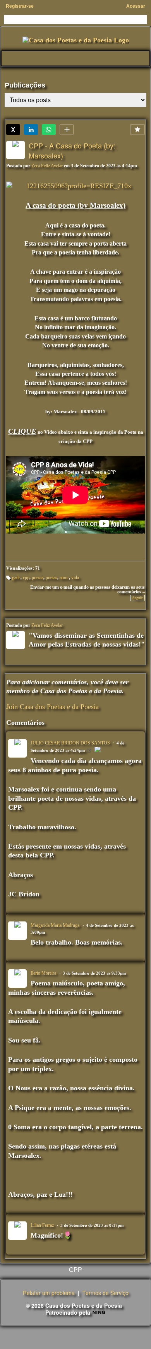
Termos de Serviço (105, 1293)
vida (75, 577)
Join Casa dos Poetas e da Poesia (52, 707)
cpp (26, 577)
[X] (13, 129)
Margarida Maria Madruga (55, 925)
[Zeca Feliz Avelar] (97, 750)
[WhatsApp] (49, 129)
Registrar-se (20, 6)
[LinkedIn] (31, 129)
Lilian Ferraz (42, 1225)
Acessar (135, 6)
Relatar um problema (49, 1293)
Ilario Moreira (43, 973)
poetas (51, 577)
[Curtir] (137, 129)
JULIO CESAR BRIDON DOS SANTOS (70, 743)
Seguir (137, 598)
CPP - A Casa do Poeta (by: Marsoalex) (72, 150)
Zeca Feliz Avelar (47, 165)
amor (64, 577)
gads (16, 577)
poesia (37, 577)
